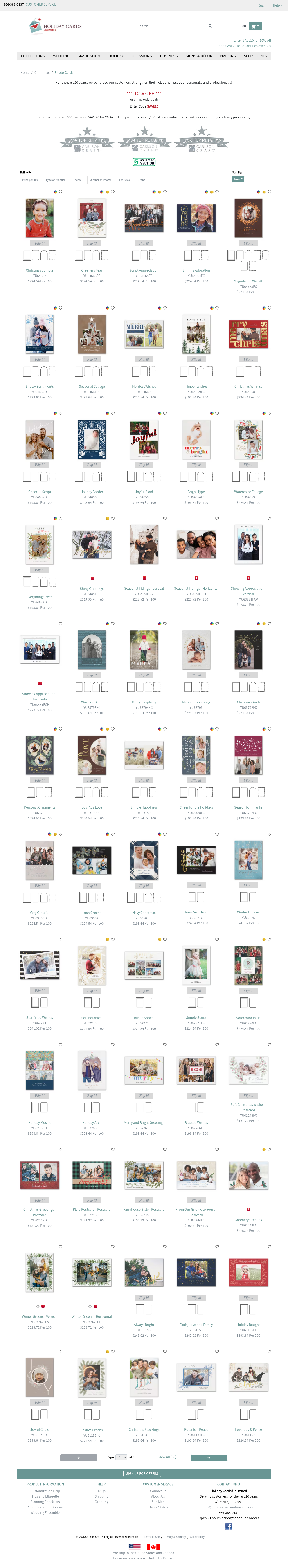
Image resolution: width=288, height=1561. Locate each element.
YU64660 (144, 392)
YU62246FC (91, 1215)
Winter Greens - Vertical (39, 1316)
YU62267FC (144, 1128)
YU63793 (196, 707)
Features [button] (124, 180)
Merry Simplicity (144, 702)
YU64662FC (39, 392)
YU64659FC (196, 392)
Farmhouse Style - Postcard (144, 1209)
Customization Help (45, 1491)
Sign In (264, 5)
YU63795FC (91, 707)
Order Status (158, 1507)
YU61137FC (144, 1435)
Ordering (101, 1502)
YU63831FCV (248, 599)
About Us (158, 1496)
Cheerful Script (39, 492)
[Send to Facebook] (229, 1527)
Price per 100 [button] (30, 180)
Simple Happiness (144, 807)
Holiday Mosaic (39, 1122)
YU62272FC (144, 1023)
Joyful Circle (39, 1429)
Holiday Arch (91, 1122)
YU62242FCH (91, 1322)
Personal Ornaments (39, 807)
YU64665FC (144, 276)
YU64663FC (248, 286)
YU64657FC (39, 497)
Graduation (88, 56)
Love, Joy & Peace (248, 1429)
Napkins (228, 56)
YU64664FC (196, 276)
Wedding (61, 56)
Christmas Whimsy (248, 386)
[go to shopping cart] (255, 26)
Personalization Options (45, 1507)
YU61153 (196, 1330)
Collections (33, 56)
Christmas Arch (248, 702)
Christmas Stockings (144, 1429)
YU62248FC (248, 1115)
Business (169, 56)
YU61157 (248, 1435)
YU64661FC (91, 392)
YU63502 (91, 918)
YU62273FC (91, 1023)
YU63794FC (144, 707)
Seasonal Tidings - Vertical (144, 588)
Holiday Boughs (248, 1325)
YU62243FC (248, 1225)
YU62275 (248, 917)
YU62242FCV (39, 1322)
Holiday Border (92, 492)
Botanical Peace (196, 1429)
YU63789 (144, 813)
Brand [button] (141, 180)
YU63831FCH (39, 704)
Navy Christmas (144, 913)
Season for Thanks (248, 807)
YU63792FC (248, 707)
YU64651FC (91, 594)
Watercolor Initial (248, 1018)
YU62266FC (196, 1128)
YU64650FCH (196, 594)
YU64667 (39, 276)
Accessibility (197, 1537)
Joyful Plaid (144, 492)
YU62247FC (39, 1220)
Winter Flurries (248, 912)
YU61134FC (196, 1435)
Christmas (42, 72)
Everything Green (40, 597)
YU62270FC (248, 1023)
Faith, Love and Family (196, 1325)
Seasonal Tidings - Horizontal (196, 588)
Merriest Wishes (144, 386)
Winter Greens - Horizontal (92, 1316)
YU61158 (144, 1330)
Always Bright (144, 1325)
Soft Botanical (91, 1018)
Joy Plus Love (92, 807)
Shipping (101, 1496)
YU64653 (248, 497)
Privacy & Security (175, 1537)
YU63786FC (39, 918)
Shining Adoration (196, 270)
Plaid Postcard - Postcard (92, 1209)
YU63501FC (144, 918)
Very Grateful (40, 913)
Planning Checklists (45, 1502)
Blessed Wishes (196, 1122)
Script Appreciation (144, 270)
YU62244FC (196, 1220)
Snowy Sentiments (40, 386)
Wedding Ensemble (45, 1512)
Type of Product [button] (55, 180)
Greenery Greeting (248, 1220)
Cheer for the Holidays (196, 807)
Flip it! (40, 243)
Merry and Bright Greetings (144, 1122)
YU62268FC (91, 1128)
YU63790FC (91, 813)
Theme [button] (77, 180)
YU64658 (248, 392)
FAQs (102, 1491)
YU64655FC (144, 497)
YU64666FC (91, 276)
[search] (210, 26)
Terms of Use (152, 1537)
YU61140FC (39, 1435)
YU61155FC (91, 1435)
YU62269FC (39, 1128)
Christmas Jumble (39, 270)
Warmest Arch (91, 702)
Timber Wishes (196, 386)
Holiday (116, 56)
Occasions (142, 56)
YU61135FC (248, 1330)
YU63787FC (248, 813)
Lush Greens (91, 913)
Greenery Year (91, 270)
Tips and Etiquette (45, 1496)
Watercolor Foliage (248, 492)
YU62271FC (196, 1023)
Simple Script (196, 1017)
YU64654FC (196, 497)
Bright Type (196, 492)
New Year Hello (196, 912)
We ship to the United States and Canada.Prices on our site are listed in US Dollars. (144, 1556)
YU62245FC (144, 1215)
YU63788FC (196, 813)
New (237, 179)
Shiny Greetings (92, 589)
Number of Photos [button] (100, 180)
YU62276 (196, 917)
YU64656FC (91, 497)
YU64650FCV (144, 594)
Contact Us (158, 1491)
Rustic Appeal (144, 1018)
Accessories (255, 56)
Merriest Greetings (196, 702)
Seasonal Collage (92, 386)
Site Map (158, 1502)
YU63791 (39, 813)
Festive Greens (92, 1430)
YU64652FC (39, 602)
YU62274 (39, 1023)
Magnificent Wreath (248, 281)
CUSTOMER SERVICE (41, 4)
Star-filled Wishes (39, 1017)
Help (276, 5)
